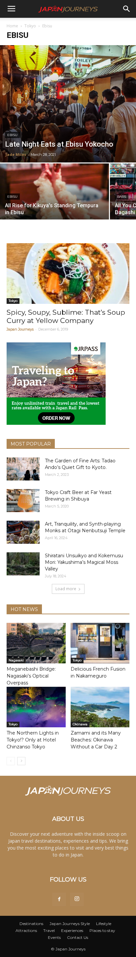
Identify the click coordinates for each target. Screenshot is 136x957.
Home (12, 26)
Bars (121, 196)
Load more (65, 589)
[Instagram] (77, 899)
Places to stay (102, 930)
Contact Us (77, 937)
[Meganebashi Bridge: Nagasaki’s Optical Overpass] (36, 643)
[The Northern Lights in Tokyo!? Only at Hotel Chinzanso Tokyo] (36, 707)
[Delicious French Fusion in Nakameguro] (100, 643)
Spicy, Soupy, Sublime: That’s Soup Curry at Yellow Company (66, 316)
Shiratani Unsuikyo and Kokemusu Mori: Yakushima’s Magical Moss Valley (84, 562)
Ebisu (12, 135)
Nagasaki (16, 660)
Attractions (26, 930)
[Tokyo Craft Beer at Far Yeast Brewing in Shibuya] (23, 500)
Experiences (72, 930)
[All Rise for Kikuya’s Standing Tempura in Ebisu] (54, 204)
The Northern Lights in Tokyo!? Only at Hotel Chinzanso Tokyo (33, 740)
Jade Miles (16, 154)
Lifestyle (103, 923)
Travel (49, 930)
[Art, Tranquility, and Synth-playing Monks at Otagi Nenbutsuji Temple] (23, 532)
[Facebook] (59, 899)
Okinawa (80, 724)
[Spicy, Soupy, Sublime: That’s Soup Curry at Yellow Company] (68, 273)
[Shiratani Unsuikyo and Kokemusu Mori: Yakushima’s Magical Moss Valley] (23, 563)
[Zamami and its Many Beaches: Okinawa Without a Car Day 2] (100, 707)
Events (54, 937)
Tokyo (30, 26)
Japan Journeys (20, 329)
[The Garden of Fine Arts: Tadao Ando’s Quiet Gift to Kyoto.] (23, 468)
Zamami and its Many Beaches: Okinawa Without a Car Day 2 (96, 740)
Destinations (31, 923)
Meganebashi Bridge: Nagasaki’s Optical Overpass (31, 676)
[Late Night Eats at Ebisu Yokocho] (68, 103)
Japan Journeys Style (70, 923)
